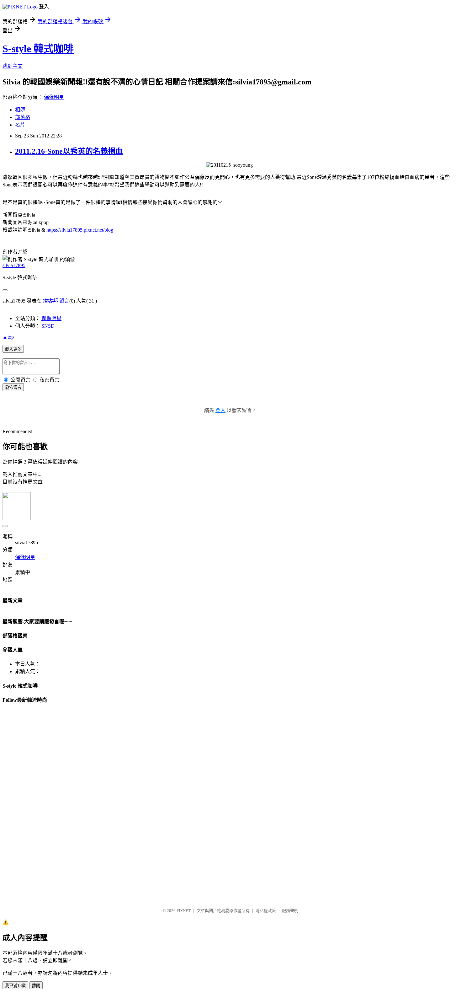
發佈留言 (13, 387)
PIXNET (184, 910)
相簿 (20, 109)
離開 (36, 985)
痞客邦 (50, 300)
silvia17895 (14, 265)
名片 (20, 124)
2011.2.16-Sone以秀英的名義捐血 (69, 151)
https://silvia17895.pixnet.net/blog (79, 230)
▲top (8, 337)
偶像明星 (54, 97)
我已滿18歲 (15, 985)
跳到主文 (13, 66)
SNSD (48, 326)
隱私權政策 (266, 910)
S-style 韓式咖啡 (38, 48)
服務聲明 (290, 910)
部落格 (22, 117)
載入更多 (13, 349)
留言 (64, 300)
